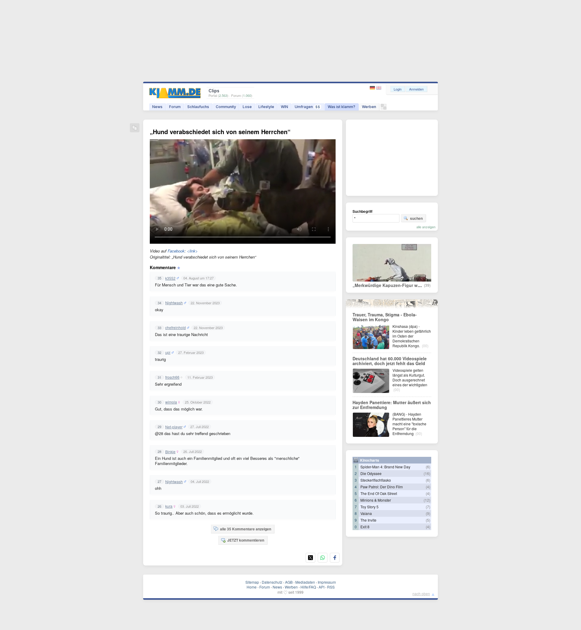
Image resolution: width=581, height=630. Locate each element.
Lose (247, 106)
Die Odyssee (371, 473)
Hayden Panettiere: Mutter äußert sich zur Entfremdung (392, 404)
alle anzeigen (425, 226)
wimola (171, 402)
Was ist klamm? (341, 106)
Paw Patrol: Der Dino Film (381, 486)
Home (252, 586)
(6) (428, 466)
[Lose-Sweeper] (383, 108)
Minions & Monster (375, 500)
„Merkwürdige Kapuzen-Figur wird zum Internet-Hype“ (408, 285)
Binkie (170, 452)
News (157, 106)
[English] (378, 88)
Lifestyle (266, 106)
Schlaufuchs (198, 106)
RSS (331, 586)
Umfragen (307, 106)
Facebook (176, 251)
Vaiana (366, 513)
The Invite (368, 520)
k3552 (170, 278)
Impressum (327, 582)
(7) (428, 506)
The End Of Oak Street (378, 493)
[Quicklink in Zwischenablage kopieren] (135, 128)
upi (167, 352)
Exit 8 (364, 526)
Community (226, 106)
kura (168, 506)
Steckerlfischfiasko (375, 480)
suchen (416, 218)
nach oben (421, 593)
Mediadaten (305, 582)
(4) (428, 486)
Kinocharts (369, 460)
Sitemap (252, 582)
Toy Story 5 (369, 506)
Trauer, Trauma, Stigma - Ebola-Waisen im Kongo (385, 317)
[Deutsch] (373, 88)
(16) (427, 473)
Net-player (173, 427)
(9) (428, 513)
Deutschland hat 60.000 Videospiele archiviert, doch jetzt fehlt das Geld (390, 360)
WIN (284, 106)
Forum (175, 106)
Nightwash (174, 303)
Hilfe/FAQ (308, 586)
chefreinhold (175, 327)
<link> (192, 251)
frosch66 (172, 377)
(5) (428, 520)
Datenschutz (272, 582)
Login (398, 89)
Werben (369, 106)
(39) (427, 285)
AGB (289, 582)
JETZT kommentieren (245, 540)
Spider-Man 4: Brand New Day (385, 466)
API (321, 586)
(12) (427, 500)
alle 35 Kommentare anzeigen (245, 529)
